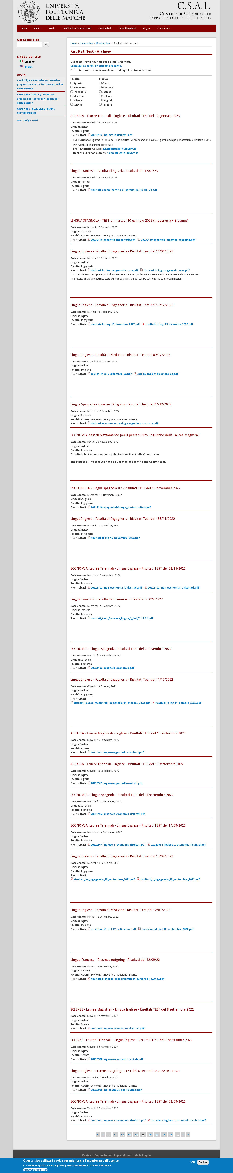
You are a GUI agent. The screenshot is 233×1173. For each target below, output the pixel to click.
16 (150, 1134)
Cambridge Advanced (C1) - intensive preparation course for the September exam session (40, 84)
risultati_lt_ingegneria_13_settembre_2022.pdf (170, 879)
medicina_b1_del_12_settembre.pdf (113, 929)
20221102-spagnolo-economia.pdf (112, 667)
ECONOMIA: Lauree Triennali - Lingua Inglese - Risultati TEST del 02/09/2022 (128, 1101)
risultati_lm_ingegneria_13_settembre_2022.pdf (104, 879)
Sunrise (78, 104)
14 (136, 1134)
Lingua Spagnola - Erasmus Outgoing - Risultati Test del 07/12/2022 (120, 404)
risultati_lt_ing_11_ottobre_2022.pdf (178, 702)
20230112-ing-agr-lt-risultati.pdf (112, 135)
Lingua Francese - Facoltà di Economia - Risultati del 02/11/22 (116, 599)
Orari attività (104, 28)
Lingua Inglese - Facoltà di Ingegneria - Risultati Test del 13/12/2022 (121, 305)
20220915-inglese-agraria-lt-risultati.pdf (117, 783)
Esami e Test (163, 28)
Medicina (79, 96)
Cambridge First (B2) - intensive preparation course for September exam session (37, 98)
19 (170, 1134)
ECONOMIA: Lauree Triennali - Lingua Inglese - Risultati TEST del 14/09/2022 (128, 825)
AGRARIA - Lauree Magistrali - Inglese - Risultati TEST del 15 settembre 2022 (128, 733)
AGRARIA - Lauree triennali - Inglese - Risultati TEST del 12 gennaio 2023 (125, 116)
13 (129, 1134)
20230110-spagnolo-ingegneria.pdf (113, 239)
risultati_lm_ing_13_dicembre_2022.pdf (115, 324)
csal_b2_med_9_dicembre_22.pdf (157, 373)
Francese (107, 87)
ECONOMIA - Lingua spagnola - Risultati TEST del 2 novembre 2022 (120, 649)
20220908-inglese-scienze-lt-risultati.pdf (117, 1059)
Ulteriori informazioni (35, 1169)
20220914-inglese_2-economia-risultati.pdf (178, 844)
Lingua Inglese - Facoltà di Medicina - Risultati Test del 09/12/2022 (120, 355)
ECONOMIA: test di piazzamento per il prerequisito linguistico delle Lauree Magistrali (135, 435)
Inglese (106, 92)
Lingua (103, 78)
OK (193, 1162)
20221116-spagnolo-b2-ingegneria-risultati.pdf (121, 507)
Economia (79, 87)
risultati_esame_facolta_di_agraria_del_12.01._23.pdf (124, 190)
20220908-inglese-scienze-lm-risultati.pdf (117, 1028)
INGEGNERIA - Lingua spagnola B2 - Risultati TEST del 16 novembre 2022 (125, 488)
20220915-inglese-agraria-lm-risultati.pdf (117, 752)
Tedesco (107, 104)
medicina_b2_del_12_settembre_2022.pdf (168, 929)
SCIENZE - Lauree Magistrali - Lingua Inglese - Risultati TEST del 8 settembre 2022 (132, 1009)
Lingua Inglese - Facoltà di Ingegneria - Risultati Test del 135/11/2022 (122, 519)
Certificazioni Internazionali (77, 28)
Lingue (146, 28)
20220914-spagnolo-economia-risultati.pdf (118, 814)
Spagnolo (107, 100)
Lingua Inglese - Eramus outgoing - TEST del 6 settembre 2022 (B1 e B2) (124, 1071)
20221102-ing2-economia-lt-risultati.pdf (116, 587)
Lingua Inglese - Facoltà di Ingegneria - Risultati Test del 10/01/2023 (121, 251)
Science (78, 100)
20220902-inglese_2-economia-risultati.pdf (178, 1120)
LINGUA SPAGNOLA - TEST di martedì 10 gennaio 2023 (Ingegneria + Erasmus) (129, 220)
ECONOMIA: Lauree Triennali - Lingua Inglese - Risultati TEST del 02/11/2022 (128, 568)
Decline (203, 1162)
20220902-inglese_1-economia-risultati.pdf (118, 1120)
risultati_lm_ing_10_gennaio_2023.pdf (114, 270)
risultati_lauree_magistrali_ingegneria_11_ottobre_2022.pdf (112, 702)
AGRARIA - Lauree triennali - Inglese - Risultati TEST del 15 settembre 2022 (127, 764)
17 (156, 1134)
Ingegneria (80, 92)
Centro (37, 28)
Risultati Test (103, 43)
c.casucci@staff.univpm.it (119, 148)
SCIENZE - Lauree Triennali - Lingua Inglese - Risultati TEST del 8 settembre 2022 (131, 1040)
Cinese (106, 83)
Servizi (52, 28)
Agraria (78, 83)
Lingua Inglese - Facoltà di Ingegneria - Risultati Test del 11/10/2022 (121, 679)
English (28, 66)
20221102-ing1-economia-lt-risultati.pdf (173, 587)
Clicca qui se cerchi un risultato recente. (96, 65)
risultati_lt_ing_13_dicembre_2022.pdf (169, 324)
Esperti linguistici (127, 28)
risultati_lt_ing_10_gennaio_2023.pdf (167, 270)
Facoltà (75, 78)
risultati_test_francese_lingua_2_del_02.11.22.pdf (122, 618)
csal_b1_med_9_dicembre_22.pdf (111, 373)
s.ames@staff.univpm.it (122, 153)
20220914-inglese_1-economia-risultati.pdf (118, 844)
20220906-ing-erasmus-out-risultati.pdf (116, 1089)
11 (115, 1134)
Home (24, 28)
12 (122, 1134)
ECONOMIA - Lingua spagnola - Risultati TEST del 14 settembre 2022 (121, 795)
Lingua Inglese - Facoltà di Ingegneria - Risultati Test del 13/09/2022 (121, 856)
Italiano (107, 96)
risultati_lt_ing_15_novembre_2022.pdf (115, 537)
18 (163, 1134)
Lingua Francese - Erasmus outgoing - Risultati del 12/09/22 (115, 960)
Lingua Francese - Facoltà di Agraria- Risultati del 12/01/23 (114, 171)
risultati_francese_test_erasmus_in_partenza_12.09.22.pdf (128, 978)
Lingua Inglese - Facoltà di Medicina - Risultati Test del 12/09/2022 (120, 910)
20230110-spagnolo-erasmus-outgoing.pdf (168, 239)
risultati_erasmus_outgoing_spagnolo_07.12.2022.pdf (124, 423)
